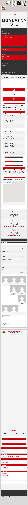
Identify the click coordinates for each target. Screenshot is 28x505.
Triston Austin (6, 153)
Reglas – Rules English (6, 49)
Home (3, 31)
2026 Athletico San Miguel (6, 254)
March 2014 (5, 462)
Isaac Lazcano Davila (6, 121)
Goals (16, 113)
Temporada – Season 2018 (7, 37)
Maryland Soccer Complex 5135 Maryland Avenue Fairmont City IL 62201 (12, 180)
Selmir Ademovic (7, 149)
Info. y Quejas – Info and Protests (8, 72)
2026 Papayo (4, 267)
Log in (4, 473)
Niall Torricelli (6, 146)
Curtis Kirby (6, 139)
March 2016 (5, 460)
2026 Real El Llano (5, 246)
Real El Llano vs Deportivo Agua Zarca (14, 226)
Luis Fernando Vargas (7, 126)
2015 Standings (5, 44)
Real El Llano (4, 58)
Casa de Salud (6, 451)
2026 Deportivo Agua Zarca (7, 259)
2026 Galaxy (4, 264)
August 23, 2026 (14, 211)
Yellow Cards (20, 113)
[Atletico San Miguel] (4, 332)
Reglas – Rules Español (6, 47)
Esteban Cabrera (6, 142)
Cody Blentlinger (7, 136)
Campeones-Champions (6, 67)
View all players (23, 272)
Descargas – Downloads (6, 61)
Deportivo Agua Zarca (6, 56)
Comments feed (6, 477)
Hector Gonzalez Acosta (10, 270)
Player (6, 113)
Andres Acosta (6, 132)
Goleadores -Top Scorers (8, 450)
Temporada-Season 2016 (6, 39)
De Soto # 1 (14, 430)
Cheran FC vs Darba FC (14, 235)
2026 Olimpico (4, 256)
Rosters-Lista (4, 54)
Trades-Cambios (5, 52)
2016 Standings (5, 41)
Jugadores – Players (6, 74)
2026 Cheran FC (5, 251)
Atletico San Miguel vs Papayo (14, 217)
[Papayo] (24, 379)
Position (11, 113)
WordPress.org (6, 478)
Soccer (4, 469)
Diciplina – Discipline (6, 63)
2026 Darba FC (4, 248)
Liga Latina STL (14, 22)
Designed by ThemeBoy (5, 498)
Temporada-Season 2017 (6, 35)
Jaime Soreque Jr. (9, 262)
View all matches (23, 237)
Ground (5, 174)
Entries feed (5, 475)
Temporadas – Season (6, 33)
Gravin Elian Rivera (6, 116)
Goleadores (5, 467)
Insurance (4, 65)
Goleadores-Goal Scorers (7, 70)
